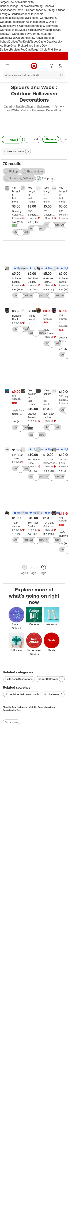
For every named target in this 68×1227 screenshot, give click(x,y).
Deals (12, 37)
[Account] (51, 66)
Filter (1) (15, 139)
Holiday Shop (24, 106)
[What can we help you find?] (34, 75)
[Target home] (34, 65)
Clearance (22, 37)
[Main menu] (7, 66)
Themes (51, 139)
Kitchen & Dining (44, 10)
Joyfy (43, 336)
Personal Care (37, 17)
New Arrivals (37, 37)
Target (8, 106)
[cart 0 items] (61, 66)
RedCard (26, 49)
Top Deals (24, 41)
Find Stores (54, 49)
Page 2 (34, 573)
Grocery (25, 14)
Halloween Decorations (19, 678)
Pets (14, 21)
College (13, 6)
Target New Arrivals (12, 2)
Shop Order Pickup (15, 45)
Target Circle (39, 49)
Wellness (31, 21)
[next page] (43, 567)
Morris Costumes (12, 322)
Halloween (25, 6)
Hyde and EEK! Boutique (12, 218)
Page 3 (44, 573)
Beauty (23, 17)
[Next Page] (64, 139)
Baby (16, 17)
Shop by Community (32, 33)
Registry (15, 49)
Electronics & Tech (39, 25)
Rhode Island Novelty (29, 322)
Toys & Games (19, 25)
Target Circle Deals (42, 41)
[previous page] (24, 567)
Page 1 (24, 573)
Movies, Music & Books (23, 29)
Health (21, 21)
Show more (11, 722)
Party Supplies (47, 29)
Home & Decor (24, 10)
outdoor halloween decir (24, 694)
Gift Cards (13, 33)
